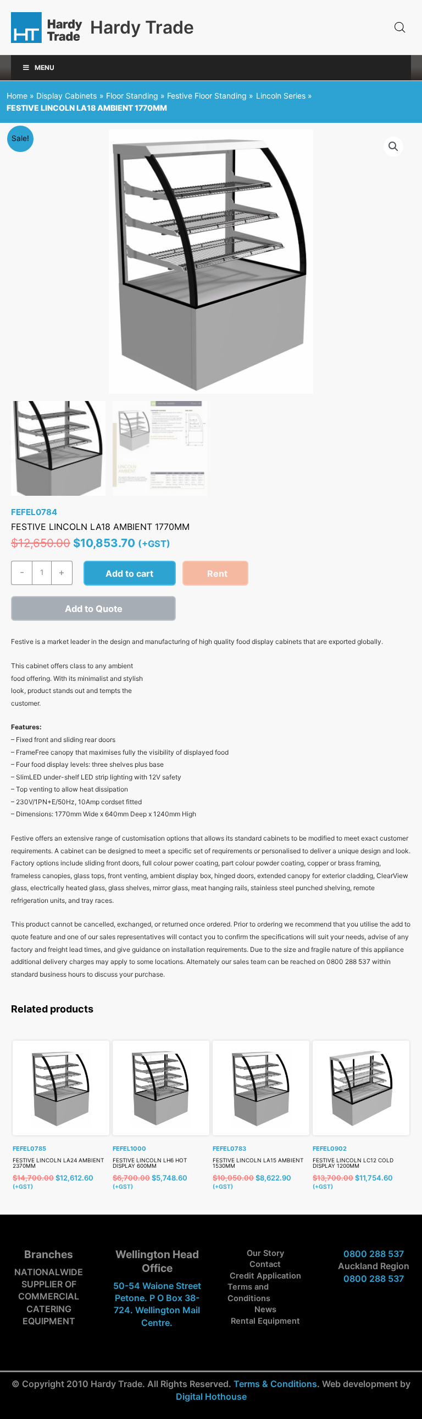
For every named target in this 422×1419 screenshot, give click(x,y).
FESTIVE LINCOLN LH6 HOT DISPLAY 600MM (150, 1163)
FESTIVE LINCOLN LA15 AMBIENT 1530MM (258, 1163)
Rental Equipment (265, 1321)
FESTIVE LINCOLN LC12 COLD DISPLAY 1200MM (353, 1163)
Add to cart (129, 573)
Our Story (265, 1253)
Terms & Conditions (275, 1383)
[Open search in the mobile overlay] (400, 27)
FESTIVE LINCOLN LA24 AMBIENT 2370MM (58, 1163)
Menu (44, 67)
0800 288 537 (373, 1253)
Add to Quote (94, 608)
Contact (265, 1264)
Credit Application (265, 1276)
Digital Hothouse (211, 1396)
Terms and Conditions (248, 1292)
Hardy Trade (142, 27)
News (265, 1309)
